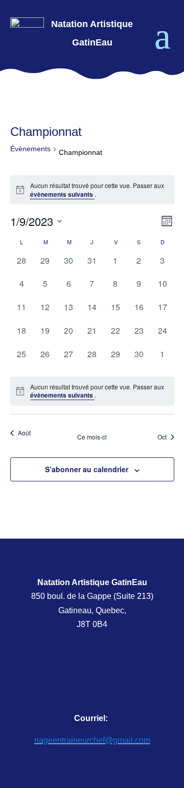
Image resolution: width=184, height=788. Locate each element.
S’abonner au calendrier (86, 469)
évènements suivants (62, 194)
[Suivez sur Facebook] (71, 673)
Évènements (30, 149)
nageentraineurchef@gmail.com (92, 740)
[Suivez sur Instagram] (113, 673)
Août (24, 432)
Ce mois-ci (92, 437)
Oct (162, 437)
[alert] (92, 189)
